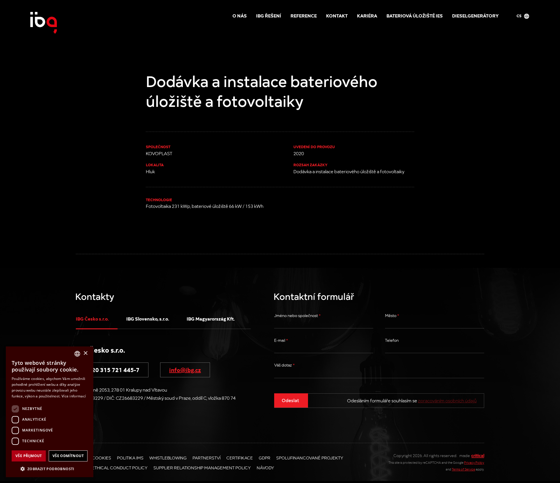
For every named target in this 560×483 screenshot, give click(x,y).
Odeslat (290, 400)
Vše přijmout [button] (28, 455)
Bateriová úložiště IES (414, 15)
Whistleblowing (168, 458)
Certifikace (239, 458)
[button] (50, 468)
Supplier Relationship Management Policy (202, 467)
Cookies (101, 458)
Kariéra (367, 15)
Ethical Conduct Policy (120, 467)
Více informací (74, 396)
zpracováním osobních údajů (447, 400)
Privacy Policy (474, 462)
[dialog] (49, 411)
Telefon (392, 340)
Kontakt (337, 15)
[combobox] (77, 354)
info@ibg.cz (185, 369)
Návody (265, 467)
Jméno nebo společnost (297, 315)
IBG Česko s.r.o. (92, 318)
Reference (303, 15)
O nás (239, 15)
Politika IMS (130, 458)
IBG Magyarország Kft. (211, 318)
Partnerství (206, 458)
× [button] (85, 353)
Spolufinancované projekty (309, 458)
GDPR (264, 458)
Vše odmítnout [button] (68, 455)
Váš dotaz (284, 365)
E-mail (281, 340)
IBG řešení (268, 15)
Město (392, 315)
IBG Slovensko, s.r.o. (147, 318)
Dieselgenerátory (475, 15)
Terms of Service (463, 469)
